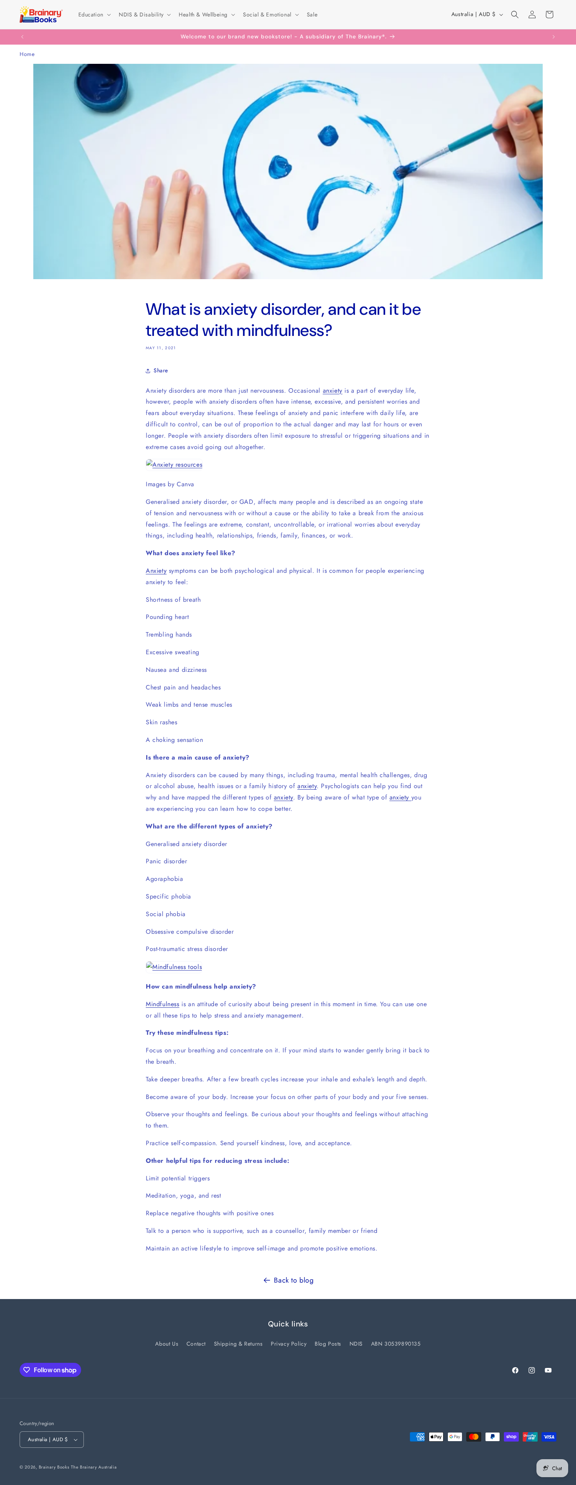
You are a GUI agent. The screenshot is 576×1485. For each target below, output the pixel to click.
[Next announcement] (553, 36)
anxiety (332, 390)
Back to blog (293, 1280)
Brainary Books (54, 1467)
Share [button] (161, 370)
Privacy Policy (288, 1343)
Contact (196, 1343)
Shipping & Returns (238, 1343)
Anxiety (156, 570)
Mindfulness (162, 1004)
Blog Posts (328, 1343)
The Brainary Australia (93, 1467)
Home (27, 54)
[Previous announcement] (22, 36)
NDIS (356, 1343)
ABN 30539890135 (396, 1343)
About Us (166, 1343)
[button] (94, 14)
